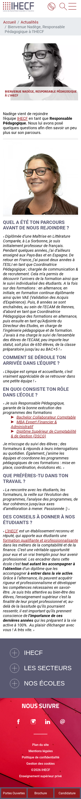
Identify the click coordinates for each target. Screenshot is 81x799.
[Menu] (72, 7)
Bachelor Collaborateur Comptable (46, 417)
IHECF (22, 118)
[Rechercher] (61, 7)
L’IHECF (11, 531)
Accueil (9, 22)
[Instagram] (33, 721)
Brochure (40, 793)
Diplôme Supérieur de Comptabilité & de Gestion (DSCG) (43, 433)
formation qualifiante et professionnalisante (40, 540)
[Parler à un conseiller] (51, 7)
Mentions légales (41, 751)
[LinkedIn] (48, 721)
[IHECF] (22, 7)
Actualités (29, 22)
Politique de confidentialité (40, 757)
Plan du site (40, 745)
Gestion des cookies (40, 763)
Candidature (67, 793)
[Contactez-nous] (62, 721)
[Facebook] (18, 721)
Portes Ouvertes (14, 793)
